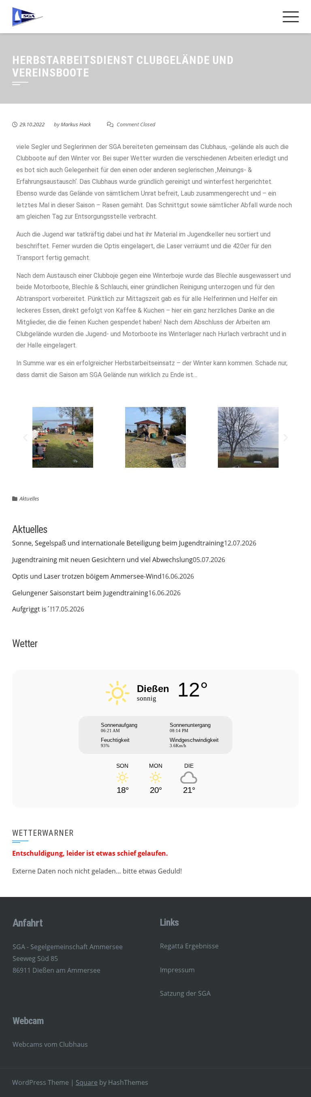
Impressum (177, 969)
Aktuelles (29, 498)
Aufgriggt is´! (32, 609)
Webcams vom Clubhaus (50, 1044)
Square (87, 1082)
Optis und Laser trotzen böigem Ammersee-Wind (87, 576)
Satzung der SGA (185, 993)
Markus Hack (76, 124)
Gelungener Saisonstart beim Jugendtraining (80, 592)
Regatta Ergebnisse (189, 946)
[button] (25, 437)
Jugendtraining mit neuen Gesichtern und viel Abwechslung (102, 559)
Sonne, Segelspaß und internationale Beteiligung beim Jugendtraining (118, 543)
